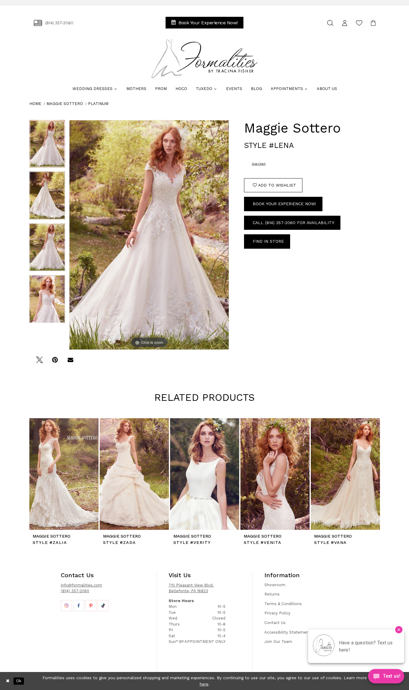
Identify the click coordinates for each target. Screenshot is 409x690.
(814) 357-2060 (75, 591)
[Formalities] (204, 58)
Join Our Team (278, 641)
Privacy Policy (277, 613)
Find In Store (268, 241)
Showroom (274, 585)
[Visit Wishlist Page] (359, 23)
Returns (272, 594)
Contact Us (275, 622)
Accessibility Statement (287, 632)
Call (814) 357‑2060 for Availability (293, 222)
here (204, 684)
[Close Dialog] (7, 681)
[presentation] (64, 474)
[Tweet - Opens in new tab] (39, 362)
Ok (18, 681)
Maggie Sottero (64, 103)
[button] (345, 23)
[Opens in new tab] (66, 605)
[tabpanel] (47, 146)
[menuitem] (53, 23)
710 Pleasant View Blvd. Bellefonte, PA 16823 (191, 588)
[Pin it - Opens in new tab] (54, 362)
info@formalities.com (81, 585)
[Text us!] (386, 677)
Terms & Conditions (283, 604)
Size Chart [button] (259, 163)
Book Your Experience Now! (284, 203)
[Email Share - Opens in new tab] (70, 362)
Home (35, 103)
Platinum (98, 103)
